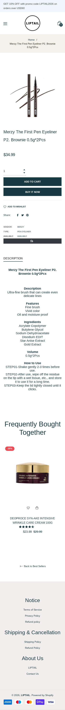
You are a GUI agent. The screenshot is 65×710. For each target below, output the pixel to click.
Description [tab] (13, 258)
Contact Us (33, 673)
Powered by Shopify (42, 695)
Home (31, 39)
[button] (27, 526)
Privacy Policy (32, 615)
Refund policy (32, 621)
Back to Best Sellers (34, 566)
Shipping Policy (32, 641)
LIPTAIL (32, 667)
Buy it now (32, 192)
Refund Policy (32, 647)
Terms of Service (32, 609)
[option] (32, 495)
